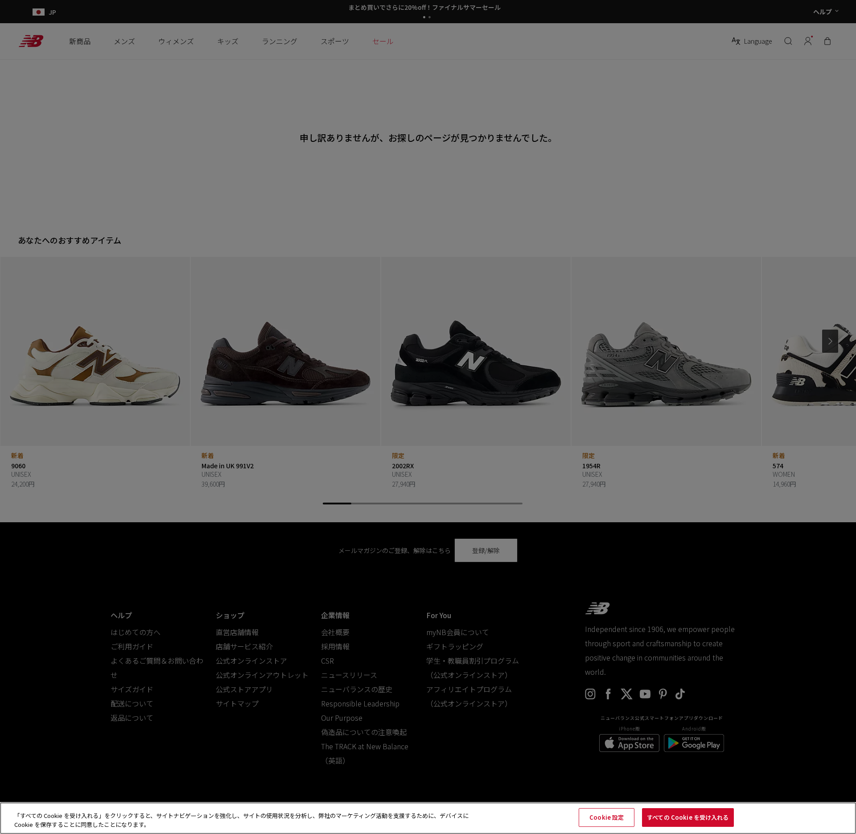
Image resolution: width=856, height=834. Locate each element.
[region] (428, 818)
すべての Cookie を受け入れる (687, 817)
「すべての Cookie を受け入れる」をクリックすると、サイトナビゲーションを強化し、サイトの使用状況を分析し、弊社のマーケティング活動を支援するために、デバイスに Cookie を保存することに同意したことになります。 (241, 820)
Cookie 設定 (606, 817)
